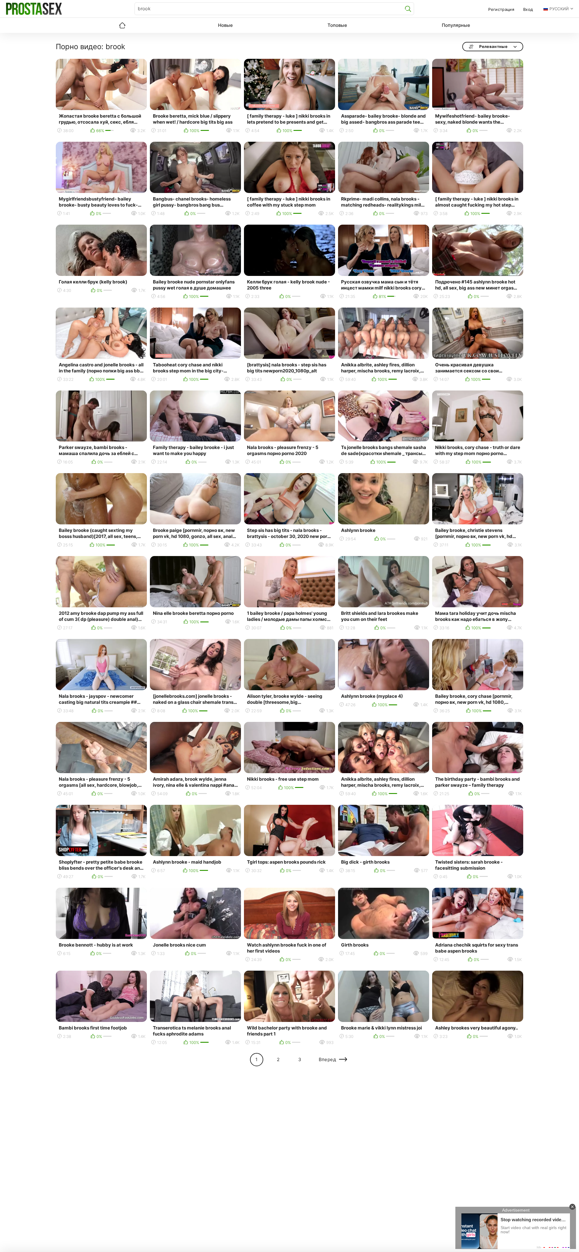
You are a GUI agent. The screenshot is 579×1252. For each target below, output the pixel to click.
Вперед (327, 1059)
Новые (225, 25)
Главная (122, 25)
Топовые (337, 25)
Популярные (456, 25)
